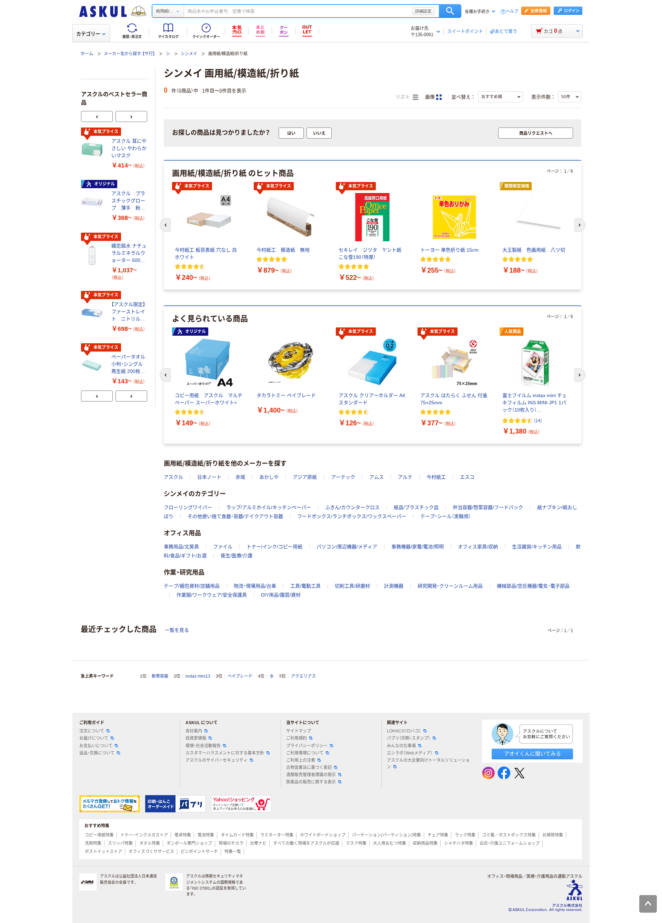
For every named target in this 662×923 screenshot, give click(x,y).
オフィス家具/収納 (478, 546)
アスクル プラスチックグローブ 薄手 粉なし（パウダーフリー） (128, 201)
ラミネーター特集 (276, 835)
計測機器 (393, 586)
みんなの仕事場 (401, 745)
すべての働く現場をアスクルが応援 (306, 843)
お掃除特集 (552, 835)
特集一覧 (232, 851)
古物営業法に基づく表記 (309, 767)
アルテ (405, 477)
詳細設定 (423, 11)
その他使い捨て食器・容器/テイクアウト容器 (235, 516)
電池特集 (206, 835)
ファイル (222, 546)
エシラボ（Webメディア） (410, 753)
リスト (403, 97)
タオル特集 (149, 843)
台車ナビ (258, 843)
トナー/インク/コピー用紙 (274, 546)
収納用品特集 (425, 843)
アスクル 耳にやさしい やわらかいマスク (129, 148)
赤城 (240, 477)
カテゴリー (88, 34)
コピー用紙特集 (99, 835)
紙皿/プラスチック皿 (416, 507)
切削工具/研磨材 (352, 586)
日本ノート (209, 477)
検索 (450, 11)
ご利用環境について (304, 753)
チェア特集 (438, 835)
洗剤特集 (93, 843)
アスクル (173, 477)
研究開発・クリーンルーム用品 (450, 586)
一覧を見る (177, 630)
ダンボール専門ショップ (189, 843)
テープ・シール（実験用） (445, 516)
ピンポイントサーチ (199, 851)
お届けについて (93, 738)
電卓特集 (182, 835)
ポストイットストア (103, 851)
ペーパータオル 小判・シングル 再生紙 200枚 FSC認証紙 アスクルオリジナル (129, 364)
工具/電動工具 (305, 586)
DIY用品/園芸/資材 (281, 595)
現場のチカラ (231, 843)
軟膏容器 (160, 676)
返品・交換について (96, 753)
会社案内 (193, 731)
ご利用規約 (296, 738)
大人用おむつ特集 (389, 843)
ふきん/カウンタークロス (352, 507)
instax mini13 (197, 676)
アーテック (343, 477)
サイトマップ (298, 731)
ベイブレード (240, 676)
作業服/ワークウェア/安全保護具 (212, 595)
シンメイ (189, 53)
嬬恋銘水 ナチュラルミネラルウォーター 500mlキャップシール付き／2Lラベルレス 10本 (129, 253)
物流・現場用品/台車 (255, 586)
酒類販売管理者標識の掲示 (311, 774)
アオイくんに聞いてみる (532, 754)
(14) (538, 420)
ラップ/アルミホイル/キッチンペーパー (268, 507)
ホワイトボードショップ (322, 835)
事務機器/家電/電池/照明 (417, 546)
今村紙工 (436, 477)
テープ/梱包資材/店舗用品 (192, 586)
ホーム (87, 53)
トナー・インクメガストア (144, 835)
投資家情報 (195, 738)
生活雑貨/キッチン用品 (537, 546)
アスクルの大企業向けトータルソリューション (428, 763)
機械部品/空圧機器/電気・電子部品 (533, 586)
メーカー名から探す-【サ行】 (129, 53)
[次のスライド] (131, 116)
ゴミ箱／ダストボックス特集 (509, 835)
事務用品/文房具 (181, 546)
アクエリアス (303, 676)
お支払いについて (95, 745)
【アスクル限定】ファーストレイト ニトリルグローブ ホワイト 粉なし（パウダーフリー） (128, 312)
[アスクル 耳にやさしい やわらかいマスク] (93, 150)
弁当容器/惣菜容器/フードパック (488, 507)
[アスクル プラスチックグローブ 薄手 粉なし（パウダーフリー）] (93, 202)
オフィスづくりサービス (151, 851)
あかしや (269, 477)
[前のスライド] (97, 116)
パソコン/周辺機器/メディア (347, 546)
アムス (376, 477)
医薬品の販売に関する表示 (311, 782)
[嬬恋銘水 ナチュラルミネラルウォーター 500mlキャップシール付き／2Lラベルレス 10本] (93, 255)
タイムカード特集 (237, 835)
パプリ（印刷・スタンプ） (408, 738)
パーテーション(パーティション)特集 (386, 835)
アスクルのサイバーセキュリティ (216, 760)
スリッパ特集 (120, 843)
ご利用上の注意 (300, 760)
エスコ (467, 477)
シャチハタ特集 (458, 843)
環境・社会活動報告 (203, 745)
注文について (91, 731)
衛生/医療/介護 (236, 555)
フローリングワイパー (188, 507)
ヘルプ (512, 11)
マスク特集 (356, 843)
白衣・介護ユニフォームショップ (510, 843)
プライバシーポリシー (307, 745)
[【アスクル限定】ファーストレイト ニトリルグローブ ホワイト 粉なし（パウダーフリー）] (93, 313)
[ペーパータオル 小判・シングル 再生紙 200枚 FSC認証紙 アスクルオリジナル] (93, 365)
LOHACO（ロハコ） (404, 731)
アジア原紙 (305, 477)
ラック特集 (465, 835)
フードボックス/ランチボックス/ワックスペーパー (351, 516)
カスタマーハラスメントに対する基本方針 (224, 753)
